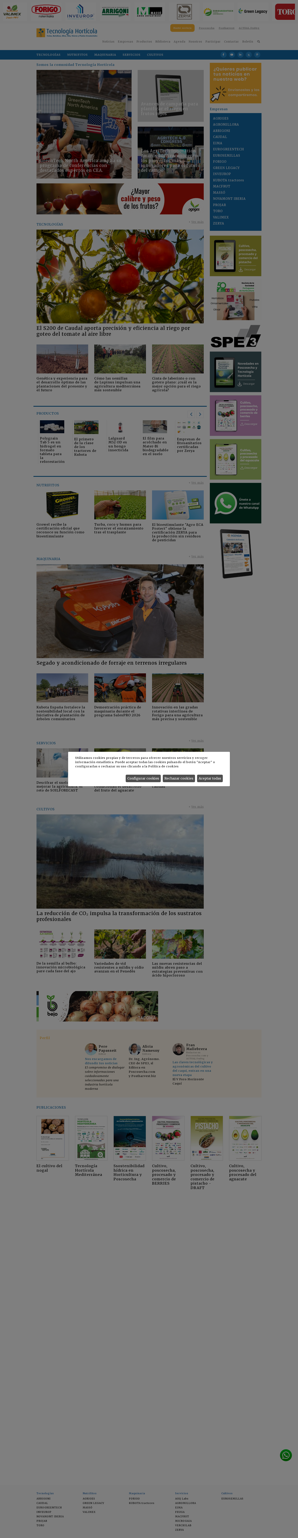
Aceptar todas (210, 778)
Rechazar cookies (178, 778)
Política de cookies (163, 766)
